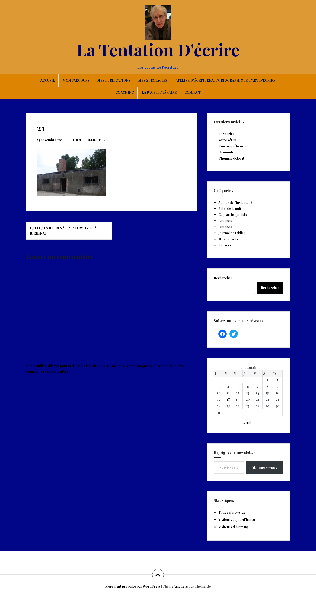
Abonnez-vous (264, 467)
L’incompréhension (233, 146)
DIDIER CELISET (87, 140)
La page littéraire (159, 92)
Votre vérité (227, 140)
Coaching (124, 92)
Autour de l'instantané (235, 202)
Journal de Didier (231, 233)
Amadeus (181, 586)
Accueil (47, 80)
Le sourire (226, 134)
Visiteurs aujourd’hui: (235, 519)
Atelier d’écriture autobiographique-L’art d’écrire (225, 80)
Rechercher (223, 278)
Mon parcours (76, 80)
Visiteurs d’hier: (231, 527)
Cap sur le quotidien (233, 214)
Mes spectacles (153, 80)
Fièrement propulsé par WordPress (133, 586)
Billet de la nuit (229, 208)
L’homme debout (231, 158)
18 (228, 399)
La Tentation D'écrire (158, 49)
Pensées (224, 245)
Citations (225, 221)
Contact (192, 92)
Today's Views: (230, 512)
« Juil (247, 423)
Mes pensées (228, 239)
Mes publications (113, 80)
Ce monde (226, 152)
